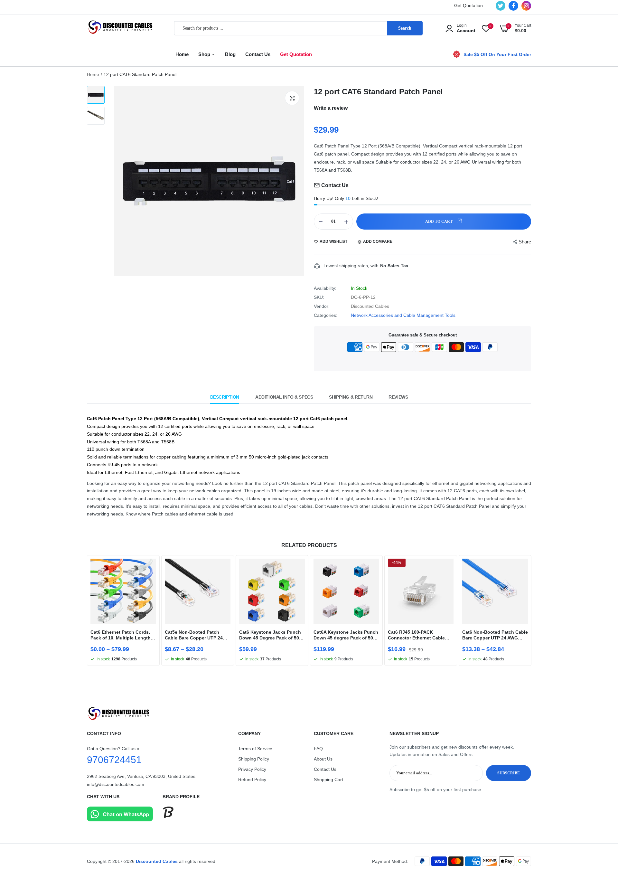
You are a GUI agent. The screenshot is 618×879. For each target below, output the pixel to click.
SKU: (319, 297)
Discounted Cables (157, 861)
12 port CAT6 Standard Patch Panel (378, 91)
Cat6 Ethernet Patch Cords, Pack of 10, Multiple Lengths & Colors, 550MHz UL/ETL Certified (121, 635)
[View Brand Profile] (168, 816)
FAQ (318, 748)
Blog (230, 54)
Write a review (331, 108)
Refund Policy (252, 779)
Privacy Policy (252, 769)
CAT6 (419, 498)
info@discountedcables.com (115, 784)
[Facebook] (513, 6)
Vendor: (322, 306)
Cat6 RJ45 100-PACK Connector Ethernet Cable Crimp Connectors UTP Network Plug (416, 635)
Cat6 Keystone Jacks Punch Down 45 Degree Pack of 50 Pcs (270, 635)
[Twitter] (500, 6)
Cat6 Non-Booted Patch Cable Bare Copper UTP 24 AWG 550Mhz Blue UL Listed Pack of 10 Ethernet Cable (495, 635)
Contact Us (257, 54)
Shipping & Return (350, 397)
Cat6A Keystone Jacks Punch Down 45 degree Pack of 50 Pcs (346, 635)
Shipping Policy (253, 758)
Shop (204, 54)
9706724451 (114, 759)
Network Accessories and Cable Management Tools (403, 315)
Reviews (398, 397)
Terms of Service (255, 748)
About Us (323, 758)
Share (525, 241)
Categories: (325, 315)
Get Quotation (468, 5)
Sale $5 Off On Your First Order (497, 54)
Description (224, 397)
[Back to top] (600, 832)
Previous (87, 611)
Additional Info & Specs (284, 397)
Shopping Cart (328, 779)
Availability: (325, 288)
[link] (150, 569)
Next (531, 611)
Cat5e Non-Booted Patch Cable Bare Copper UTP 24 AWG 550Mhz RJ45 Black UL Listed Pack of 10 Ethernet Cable (196, 635)
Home (182, 54)
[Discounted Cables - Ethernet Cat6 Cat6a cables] (120, 28)
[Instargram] (526, 6)
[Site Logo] (309, 713)
